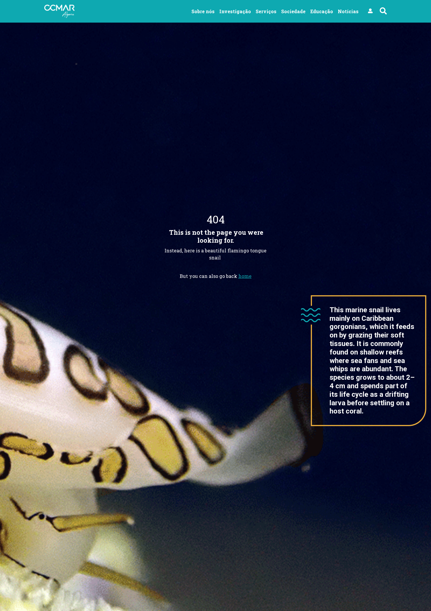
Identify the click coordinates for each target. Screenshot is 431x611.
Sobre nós (203, 11)
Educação (321, 11)
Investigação (235, 11)
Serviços (266, 11)
